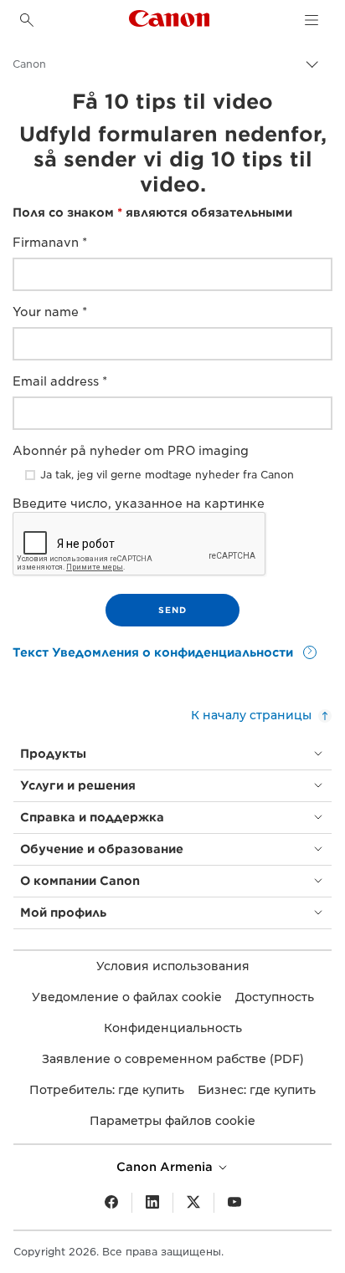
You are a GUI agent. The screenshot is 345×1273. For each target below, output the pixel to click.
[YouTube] (234, 1202)
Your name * (50, 312)
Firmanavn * (50, 242)
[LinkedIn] (152, 1202)
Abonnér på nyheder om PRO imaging (131, 451)
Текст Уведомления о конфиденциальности (154, 652)
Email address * (60, 381)
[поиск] (26, 20)
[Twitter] (193, 1202)
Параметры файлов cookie (172, 1120)
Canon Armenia (166, 1166)
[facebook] (111, 1202)
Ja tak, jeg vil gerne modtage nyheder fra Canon (167, 474)
